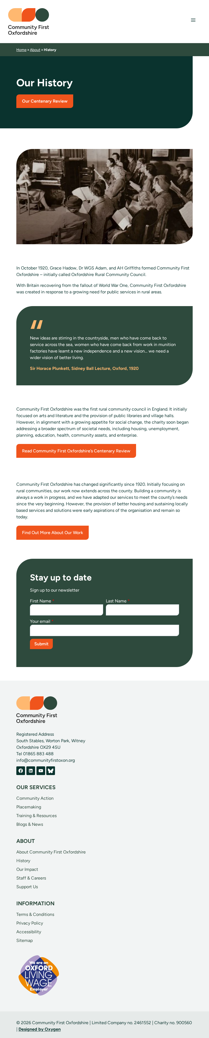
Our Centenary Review (44, 101)
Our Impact (27, 869)
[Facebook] (20, 770)
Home (21, 49)
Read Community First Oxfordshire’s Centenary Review (76, 450)
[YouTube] (40, 770)
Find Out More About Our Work (52, 532)
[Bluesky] (50, 770)
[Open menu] (193, 20)
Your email (42, 621)
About (35, 49)
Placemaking (28, 807)
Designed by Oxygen (40, 1029)
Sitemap (24, 940)
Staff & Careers (31, 878)
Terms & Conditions (35, 914)
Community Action (35, 798)
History (23, 860)
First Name (42, 601)
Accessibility (28, 931)
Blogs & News (29, 824)
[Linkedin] (30, 770)
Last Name (118, 601)
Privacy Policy (29, 923)
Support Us (27, 886)
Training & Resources (36, 815)
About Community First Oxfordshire (51, 852)
